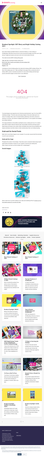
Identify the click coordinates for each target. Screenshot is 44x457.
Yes (9, 64)
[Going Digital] (22, 222)
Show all (7, 235)
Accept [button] (19, 454)
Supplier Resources (34, 235)
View (19, 76)
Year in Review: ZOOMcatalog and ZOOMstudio (30, 311)
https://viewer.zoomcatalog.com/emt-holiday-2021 (18, 62)
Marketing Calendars (23, 235)
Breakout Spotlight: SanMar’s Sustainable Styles (9, 405)
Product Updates (36, 237)
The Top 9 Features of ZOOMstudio (31, 279)
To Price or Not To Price (10, 373)
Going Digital (18, 435)
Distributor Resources (9, 237)
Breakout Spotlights (15, 48)
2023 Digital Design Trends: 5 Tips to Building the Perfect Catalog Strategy (11, 343)
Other (22, 239)
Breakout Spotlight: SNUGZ (11, 309)
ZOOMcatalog (26, 48)
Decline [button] (24, 454)
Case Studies (13, 235)
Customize (23, 76)
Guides (29, 237)
